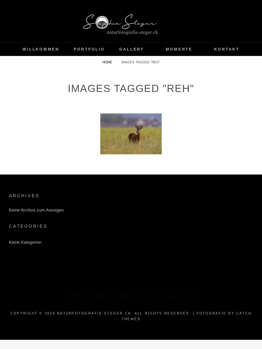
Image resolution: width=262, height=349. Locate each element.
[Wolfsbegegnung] (167, 295)
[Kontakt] (68, 295)
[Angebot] (130, 295)
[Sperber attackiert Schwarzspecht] (191, 295)
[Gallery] (118, 295)
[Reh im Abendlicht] (131, 133)
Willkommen (41, 49)
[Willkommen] (105, 295)
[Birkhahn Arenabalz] (142, 295)
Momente (179, 49)
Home (107, 62)
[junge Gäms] (179, 295)
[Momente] (93, 295)
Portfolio (89, 49)
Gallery (131, 49)
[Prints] (81, 295)
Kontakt (226, 49)
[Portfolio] (154, 295)
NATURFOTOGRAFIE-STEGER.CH (94, 313)
